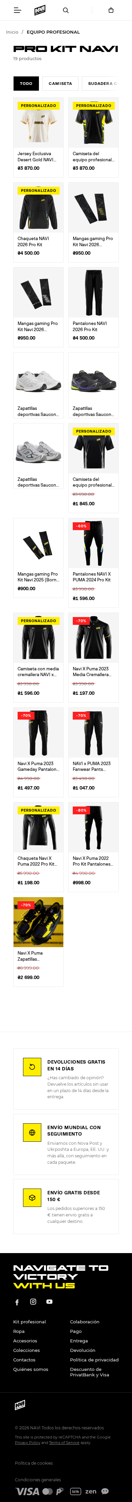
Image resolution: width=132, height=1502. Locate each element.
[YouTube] (49, 1301)
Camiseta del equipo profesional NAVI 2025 (92, 485)
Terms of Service (64, 1442)
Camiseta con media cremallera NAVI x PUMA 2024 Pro (38, 675)
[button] (17, 10)
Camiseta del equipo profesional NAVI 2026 (92, 160)
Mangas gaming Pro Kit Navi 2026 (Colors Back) (93, 245)
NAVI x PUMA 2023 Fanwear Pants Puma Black (92, 770)
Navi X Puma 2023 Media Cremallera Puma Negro (91, 675)
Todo (26, 84)
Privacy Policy (27, 1442)
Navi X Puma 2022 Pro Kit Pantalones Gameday (91, 864)
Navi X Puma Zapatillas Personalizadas (33, 959)
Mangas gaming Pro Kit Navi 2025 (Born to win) (38, 580)
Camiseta (60, 84)
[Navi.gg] (40, 10)
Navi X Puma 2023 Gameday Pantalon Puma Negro (37, 770)
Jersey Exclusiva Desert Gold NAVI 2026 (35, 160)
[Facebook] (17, 1301)
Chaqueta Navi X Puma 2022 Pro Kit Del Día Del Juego (36, 864)
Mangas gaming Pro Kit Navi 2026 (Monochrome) (38, 330)
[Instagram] (33, 1301)
